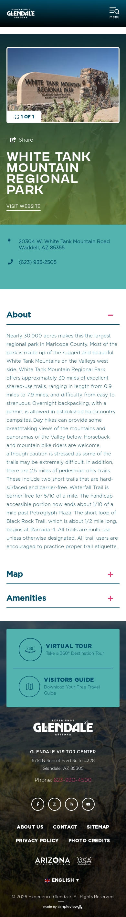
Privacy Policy (37, 841)
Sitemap (98, 827)
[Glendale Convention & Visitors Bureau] (20, 14)
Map (14, 574)
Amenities (26, 598)
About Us (30, 827)
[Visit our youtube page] (88, 804)
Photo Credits (89, 841)
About (18, 315)
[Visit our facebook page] (37, 804)
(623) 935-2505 (38, 262)
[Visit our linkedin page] (71, 804)
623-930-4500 (72, 780)
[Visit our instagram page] (54, 804)
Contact (65, 827)
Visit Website (23, 207)
